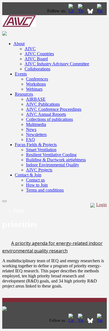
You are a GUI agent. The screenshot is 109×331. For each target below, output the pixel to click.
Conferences (37, 79)
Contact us (35, 180)
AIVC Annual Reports (46, 114)
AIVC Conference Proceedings (53, 109)
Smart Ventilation (41, 149)
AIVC (30, 48)
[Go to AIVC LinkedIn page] (72, 10)
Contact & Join (28, 175)
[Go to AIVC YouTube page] (81, 10)
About (19, 43)
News (31, 129)
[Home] (19, 25)
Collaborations (37, 68)
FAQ (30, 139)
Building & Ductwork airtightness (56, 159)
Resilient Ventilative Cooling (51, 154)
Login (101, 204)
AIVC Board (36, 58)
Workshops (36, 84)
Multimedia (36, 124)
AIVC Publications (43, 104)
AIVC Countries (39, 53)
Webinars (34, 89)
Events (21, 74)
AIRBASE (36, 99)
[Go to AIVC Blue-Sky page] (91, 10)
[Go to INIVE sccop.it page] (101, 10)
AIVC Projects (39, 169)
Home (18, 210)
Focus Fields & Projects (36, 144)
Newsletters (36, 134)
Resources (24, 94)
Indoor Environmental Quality (52, 164)
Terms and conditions (45, 190)
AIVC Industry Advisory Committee (57, 63)
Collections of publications (49, 119)
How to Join (37, 185)
